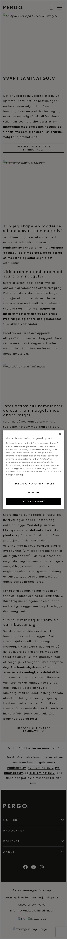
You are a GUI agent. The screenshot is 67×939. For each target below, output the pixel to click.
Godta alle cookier (33, 501)
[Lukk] (59, 433)
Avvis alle (33, 492)
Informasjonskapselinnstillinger (33, 483)
